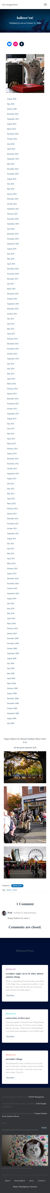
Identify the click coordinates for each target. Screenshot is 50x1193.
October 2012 (12, 469)
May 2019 (10, 259)
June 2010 (10, 609)
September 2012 (13, 474)
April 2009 (11, 678)
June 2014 (10, 369)
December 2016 (12, 294)
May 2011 (10, 553)
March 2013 (11, 444)
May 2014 (10, 374)
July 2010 (10, 603)
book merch (20, 1181)
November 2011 (13, 524)
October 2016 (12, 299)
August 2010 (11, 599)
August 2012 (11, 479)
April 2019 (11, 264)
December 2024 (12, 134)
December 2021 (12, 199)
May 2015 (10, 329)
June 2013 (10, 429)
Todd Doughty (41, 1104)
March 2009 (11, 683)
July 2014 (10, 364)
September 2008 (13, 713)
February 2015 (12, 339)
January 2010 (12, 633)
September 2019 (13, 244)
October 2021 (12, 204)
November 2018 (13, 274)
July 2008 (10, 723)
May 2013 (10, 434)
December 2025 (12, 114)
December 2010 (12, 578)
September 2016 (13, 304)
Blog (31, 1181)
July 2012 (10, 484)
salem (15, 890)
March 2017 (11, 289)
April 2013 (11, 439)
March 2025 (11, 129)
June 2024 (10, 144)
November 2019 (13, 239)
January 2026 (12, 109)
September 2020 (13, 224)
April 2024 (11, 149)
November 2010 (13, 584)
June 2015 (10, 324)
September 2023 (13, 159)
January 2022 (12, 194)
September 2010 (13, 593)
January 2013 (12, 454)
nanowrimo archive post (18, 1018)
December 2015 (12, 309)
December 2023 (12, 154)
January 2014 (12, 394)
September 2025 (13, 119)
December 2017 (12, 279)
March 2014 (11, 384)
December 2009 (12, 638)
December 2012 (12, 459)
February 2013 (12, 449)
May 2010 (10, 613)
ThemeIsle (33, 1187)
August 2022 (11, 179)
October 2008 (12, 708)
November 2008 (13, 703)
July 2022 (10, 184)
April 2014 (11, 379)
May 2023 (10, 164)
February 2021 (12, 214)
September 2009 (13, 653)
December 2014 (12, 344)
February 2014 (12, 389)
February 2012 (12, 509)
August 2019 (11, 249)
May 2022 (10, 189)
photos (9, 890)
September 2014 (13, 359)
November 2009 (13, 643)
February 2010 (12, 628)
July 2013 (10, 424)
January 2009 (12, 693)
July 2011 (10, 544)
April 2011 (11, 559)
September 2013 (13, 414)
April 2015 (11, 334)
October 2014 (12, 354)
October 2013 (12, 409)
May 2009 (10, 673)
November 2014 (13, 349)
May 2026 (10, 104)
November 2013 (13, 404)
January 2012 (12, 514)
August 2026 (11, 99)
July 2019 (10, 254)
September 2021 (13, 209)
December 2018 (12, 269)
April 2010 (11, 618)
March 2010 (11, 624)
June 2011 (10, 549)
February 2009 (12, 688)
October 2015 (12, 314)
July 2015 (10, 319)
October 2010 (12, 588)
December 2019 (12, 234)
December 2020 (12, 219)
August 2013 (11, 419)
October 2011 (12, 529)
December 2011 (12, 519)
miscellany (17, 885)
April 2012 (11, 499)
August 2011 (11, 539)
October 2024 (12, 139)
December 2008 (12, 698)
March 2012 (11, 504)
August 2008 (11, 718)
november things (14, 1059)
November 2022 (13, 174)
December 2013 (12, 399)
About (7, 1181)
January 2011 (12, 574)
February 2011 (12, 569)
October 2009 (12, 649)
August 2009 (11, 658)
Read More (10, 996)
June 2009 (10, 668)
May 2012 (10, 494)
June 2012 (10, 489)
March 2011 (11, 563)
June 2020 (10, 229)
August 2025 (11, 124)
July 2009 (10, 663)
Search (4, 1123)
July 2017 (10, 284)
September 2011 (13, 534)
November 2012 (13, 464)
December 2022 (12, 169)
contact (41, 1181)
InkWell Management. (36, 1097)
